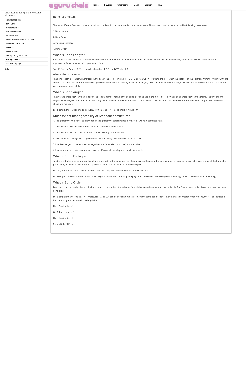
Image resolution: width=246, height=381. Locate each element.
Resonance (11, 47)
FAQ (160, 4)
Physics (108, 4)
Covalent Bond (12, 28)
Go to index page (13, 63)
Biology (149, 4)
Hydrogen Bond (13, 59)
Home (96, 4)
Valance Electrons (13, 20)
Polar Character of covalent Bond (20, 39)
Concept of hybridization (16, 55)
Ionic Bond (10, 24)
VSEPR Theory (12, 51)
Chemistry (122, 4)
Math (137, 4)
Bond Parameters (13, 32)
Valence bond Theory (15, 43)
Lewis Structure (12, 35)
